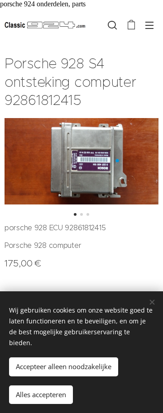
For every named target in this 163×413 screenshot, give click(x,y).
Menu (149, 25)
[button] (112, 25)
